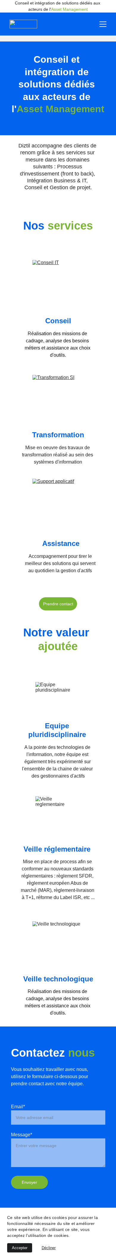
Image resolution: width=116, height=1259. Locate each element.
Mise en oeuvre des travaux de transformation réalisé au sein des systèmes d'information (58, 454)
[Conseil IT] (58, 285)
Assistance (60, 543)
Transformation (58, 435)
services (70, 225)
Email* (18, 1106)
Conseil (58, 321)
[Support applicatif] (58, 504)
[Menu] (102, 24)
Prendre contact (58, 603)
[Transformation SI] (58, 400)
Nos (35, 225)
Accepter (19, 1248)
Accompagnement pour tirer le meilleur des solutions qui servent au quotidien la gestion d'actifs (61, 563)
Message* (21, 1134)
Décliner (49, 1248)
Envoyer (29, 1182)
